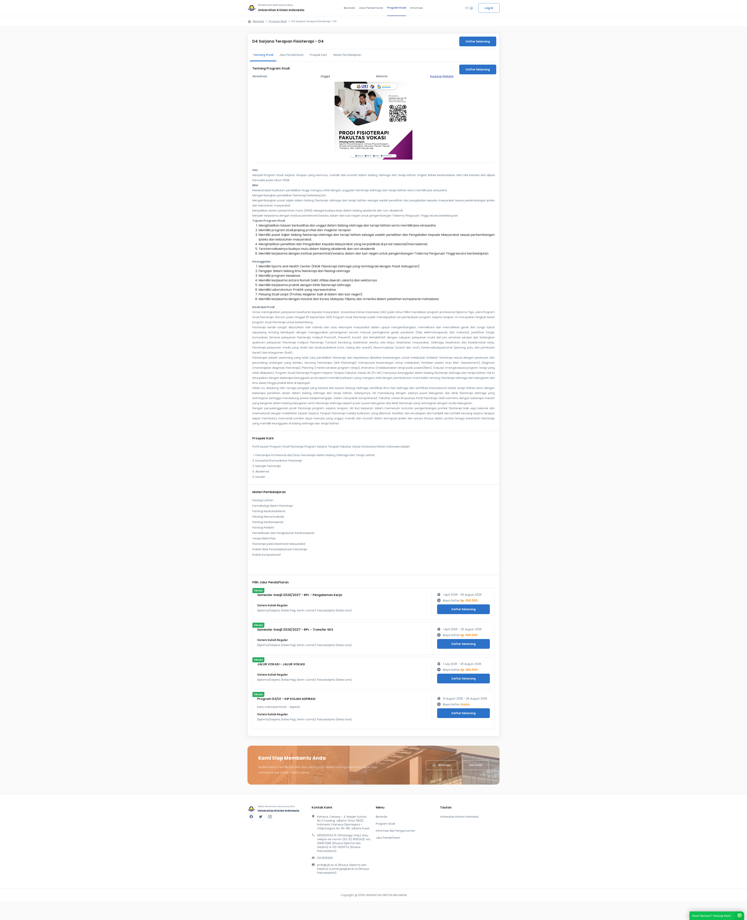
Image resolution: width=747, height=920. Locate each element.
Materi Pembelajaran (347, 55)
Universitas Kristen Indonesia (459, 817)
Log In (489, 8)
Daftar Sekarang (478, 41)
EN (469, 8)
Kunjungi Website (441, 76)
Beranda (349, 8)
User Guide (475, 765)
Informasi (416, 8)
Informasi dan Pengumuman (395, 831)
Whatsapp (444, 765)
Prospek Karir (318, 55)
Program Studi (396, 8)
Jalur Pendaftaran (371, 8)
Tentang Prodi (263, 55)
